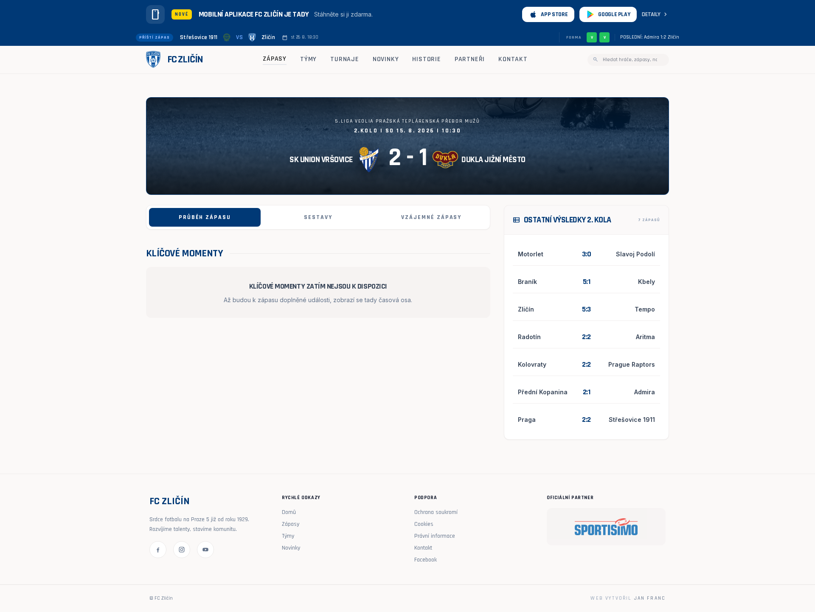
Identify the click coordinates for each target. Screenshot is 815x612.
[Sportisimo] (606, 526)
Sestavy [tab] (318, 217)
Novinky (386, 59)
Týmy (308, 59)
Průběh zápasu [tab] (205, 217)
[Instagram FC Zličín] (181, 549)
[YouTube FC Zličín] (205, 549)
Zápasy (275, 58)
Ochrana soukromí (436, 512)
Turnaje (344, 59)
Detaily (655, 14)
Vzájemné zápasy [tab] (431, 217)
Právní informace (434, 536)
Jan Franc (650, 598)
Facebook (425, 560)
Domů (289, 512)
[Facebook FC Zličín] (157, 549)
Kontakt (513, 59)
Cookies (423, 524)
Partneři (470, 59)
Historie (426, 59)
